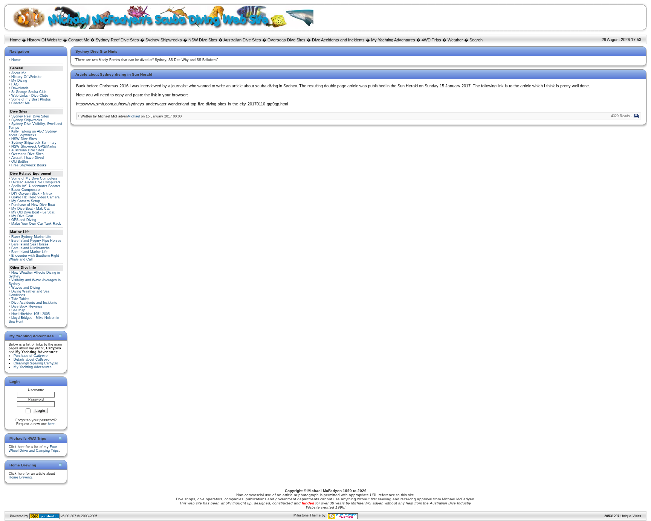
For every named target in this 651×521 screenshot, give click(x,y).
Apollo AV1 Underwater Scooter (35, 186)
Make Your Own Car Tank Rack (36, 223)
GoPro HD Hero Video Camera (35, 197)
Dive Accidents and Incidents (338, 40)
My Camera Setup (25, 201)
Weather (455, 40)
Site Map (18, 310)
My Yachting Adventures (393, 40)
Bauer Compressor (26, 190)
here (51, 424)
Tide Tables (20, 299)
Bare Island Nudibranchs (30, 248)
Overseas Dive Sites (286, 40)
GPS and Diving (23, 220)
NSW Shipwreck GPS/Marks (33, 146)
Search (476, 40)
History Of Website (44, 40)
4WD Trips (431, 40)
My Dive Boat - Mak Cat (30, 208)
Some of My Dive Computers (34, 178)
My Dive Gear (22, 216)
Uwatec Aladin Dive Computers (36, 182)
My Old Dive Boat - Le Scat (33, 212)
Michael (134, 116)
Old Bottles (20, 161)
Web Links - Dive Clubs (30, 95)
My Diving (19, 80)
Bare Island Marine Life (29, 252)
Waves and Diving (25, 287)
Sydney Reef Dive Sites (117, 40)
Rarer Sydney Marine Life (31, 237)
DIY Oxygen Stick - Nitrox (31, 193)
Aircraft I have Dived (27, 158)
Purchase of (30, 356)
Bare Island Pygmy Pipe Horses (36, 240)
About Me (18, 73)
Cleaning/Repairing (36, 363)
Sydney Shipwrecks (163, 40)
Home (15, 40)
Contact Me (78, 40)
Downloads (20, 88)
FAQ (14, 84)
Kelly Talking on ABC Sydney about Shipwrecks (33, 133)
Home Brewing (20, 477)
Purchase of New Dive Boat (33, 205)
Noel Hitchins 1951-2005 (30, 314)
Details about (31, 359)
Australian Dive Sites (242, 40)
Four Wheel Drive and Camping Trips (34, 448)
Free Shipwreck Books (29, 165)
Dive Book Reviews (26, 306)
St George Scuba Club (28, 92)
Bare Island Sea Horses (30, 244)
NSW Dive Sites (202, 40)
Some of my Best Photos (31, 99)
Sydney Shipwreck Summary (34, 143)
